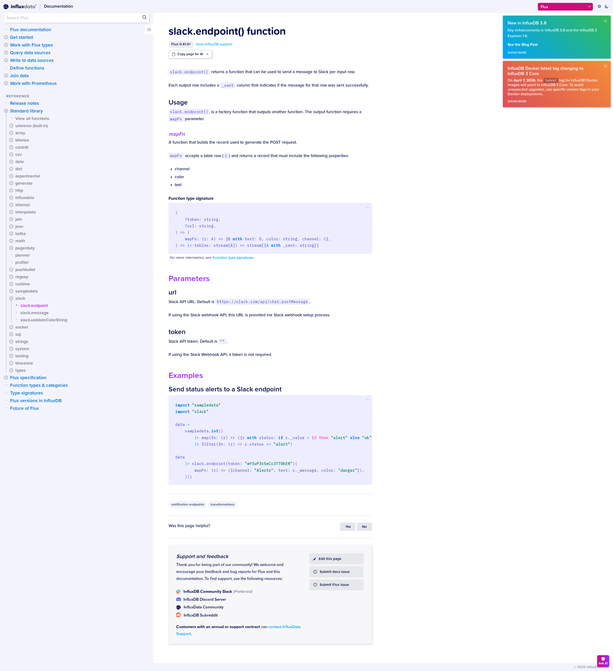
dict (18, 168)
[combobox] (76, 18)
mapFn (177, 134)
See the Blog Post (523, 44)
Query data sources (30, 53)
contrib (21, 147)
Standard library (26, 111)
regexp (21, 276)
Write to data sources (32, 60)
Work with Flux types (31, 45)
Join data (19, 76)
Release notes (24, 103)
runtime (22, 284)
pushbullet (25, 269)
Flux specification (28, 378)
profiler (22, 262)
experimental (27, 176)
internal (22, 204)
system (22, 348)
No (364, 526)
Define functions (27, 68)
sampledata (26, 291)
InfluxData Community (203, 607)
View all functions (32, 118)
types (20, 370)
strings (21, 341)
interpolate (25, 212)
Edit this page (330, 559)
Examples (186, 375)
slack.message (34, 312)
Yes (348, 526)
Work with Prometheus (33, 83)
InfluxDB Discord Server (204, 599)
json (19, 226)
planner (22, 255)
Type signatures (26, 393)
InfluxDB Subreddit (201, 615)
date (19, 161)
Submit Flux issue (334, 585)
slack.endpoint (34, 305)
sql (18, 334)
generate (24, 183)
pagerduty (25, 248)
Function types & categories (39, 385)
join (18, 219)
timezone (24, 363)
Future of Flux (24, 408)
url (172, 292)
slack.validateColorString (43, 320)
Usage (178, 102)
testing (21, 356)
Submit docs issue (335, 572)
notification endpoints (187, 504)
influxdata (24, 197)
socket (21, 327)
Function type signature (191, 198)
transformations (222, 504)
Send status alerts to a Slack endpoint (225, 389)
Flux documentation (30, 30)
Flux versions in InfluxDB (36, 401)
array (20, 132)
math (20, 240)
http (19, 190)
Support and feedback (202, 556)
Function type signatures (232, 257)
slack (20, 298)
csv (18, 154)
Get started (21, 37)
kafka (20, 233)
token (177, 332)
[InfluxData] (19, 6)
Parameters (189, 278)
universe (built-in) (31, 125)
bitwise (22, 140)
